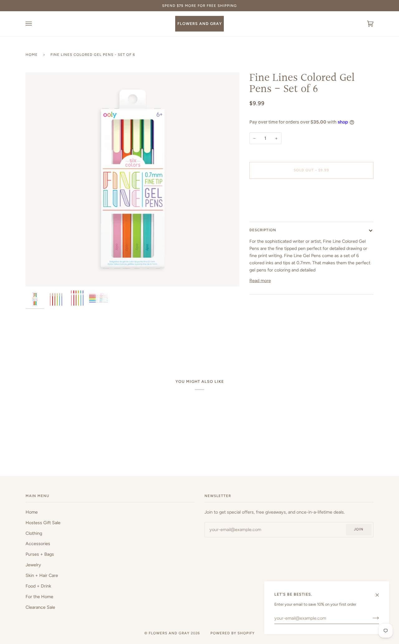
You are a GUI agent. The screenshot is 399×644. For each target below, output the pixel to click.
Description (262, 230)
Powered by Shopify (232, 633)
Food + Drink (38, 586)
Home (32, 54)
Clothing (34, 533)
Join (358, 529)
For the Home (39, 596)
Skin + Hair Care (42, 575)
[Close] (380, 592)
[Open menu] (35, 23)
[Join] (371, 618)
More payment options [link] (271, 208)
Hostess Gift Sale (43, 522)
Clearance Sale (40, 607)
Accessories (38, 543)
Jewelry (33, 565)
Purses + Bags (40, 554)
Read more (260, 280)
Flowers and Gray (169, 633)
